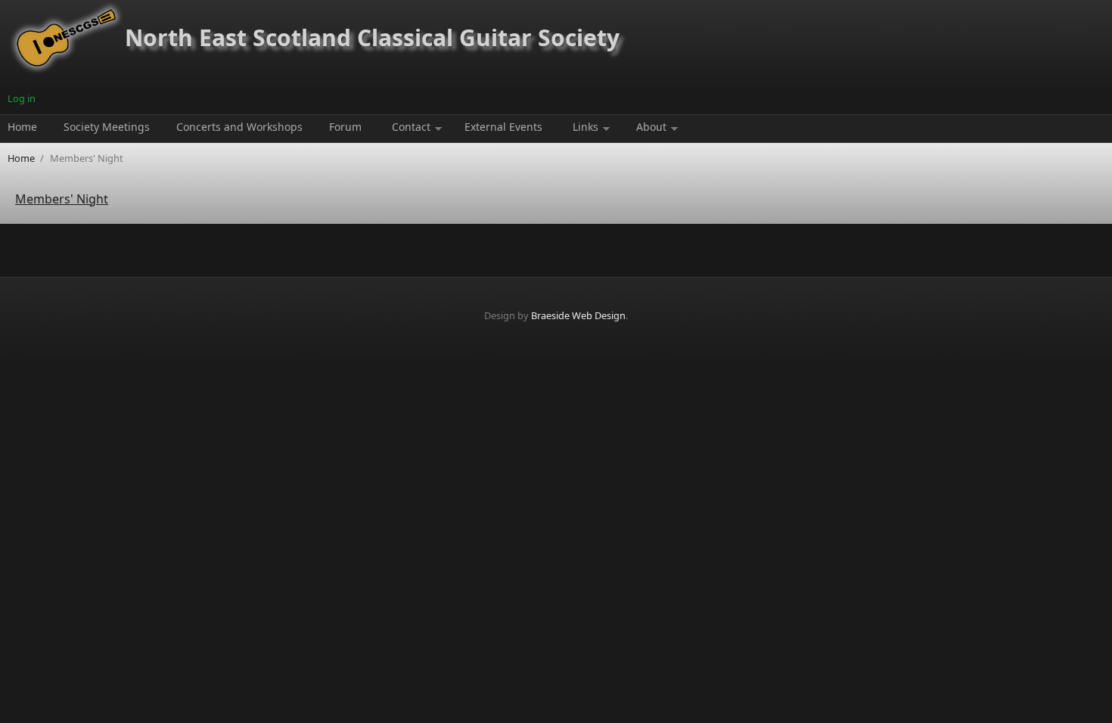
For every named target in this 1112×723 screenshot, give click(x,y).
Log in (22, 98)
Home (22, 126)
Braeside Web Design (578, 315)
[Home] (66, 72)
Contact (411, 126)
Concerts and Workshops (239, 126)
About (651, 126)
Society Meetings (107, 126)
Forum (345, 126)
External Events (503, 126)
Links (585, 126)
